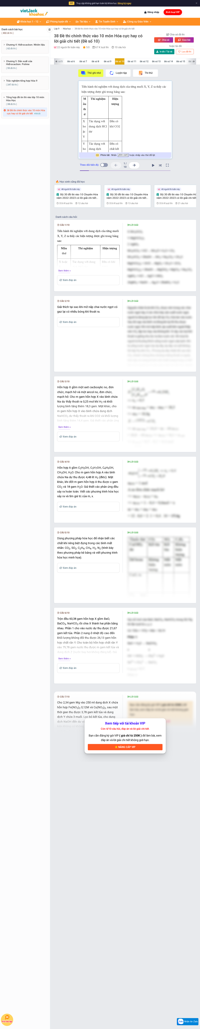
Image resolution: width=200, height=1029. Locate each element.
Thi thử (149, 72)
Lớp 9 (56, 28)
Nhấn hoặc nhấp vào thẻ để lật (127, 155)
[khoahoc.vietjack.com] (34, 12)
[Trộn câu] (160, 165)
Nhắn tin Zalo (191, 1021)
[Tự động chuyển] (153, 165)
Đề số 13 (156, 61)
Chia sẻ (165, 40)
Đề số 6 (71, 61)
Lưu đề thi (186, 51)
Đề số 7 (83, 61)
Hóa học (67, 28)
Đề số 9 (107, 61)
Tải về (166, 51)
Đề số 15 (180, 61)
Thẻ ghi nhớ (94, 72)
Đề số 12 (144, 61)
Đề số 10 (119, 61)
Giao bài (186, 40)
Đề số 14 (168, 61)
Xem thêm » (64, 270)
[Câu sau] (134, 165)
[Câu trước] (115, 165)
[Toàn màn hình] (167, 165)
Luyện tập (121, 72)
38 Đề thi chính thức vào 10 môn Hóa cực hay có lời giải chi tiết (105, 28)
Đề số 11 (132, 61)
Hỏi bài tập (7, 1021)
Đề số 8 (95, 61)
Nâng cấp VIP (126, 747)
